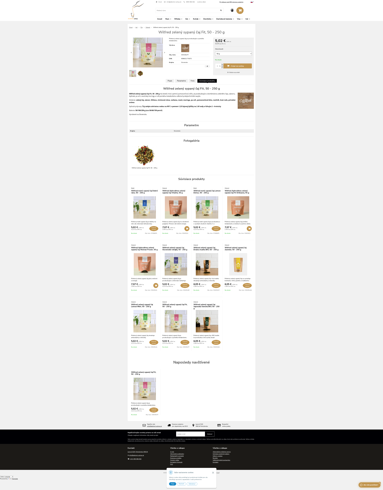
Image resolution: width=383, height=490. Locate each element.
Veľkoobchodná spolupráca (221, 460)
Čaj (142, 27)
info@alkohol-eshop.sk (174, 2)
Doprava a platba (175, 458)
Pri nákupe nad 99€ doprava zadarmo (231, 2)
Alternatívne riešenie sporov (222, 452)
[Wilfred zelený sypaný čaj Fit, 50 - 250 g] (148, 52)
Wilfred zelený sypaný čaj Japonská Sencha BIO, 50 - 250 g (206, 306)
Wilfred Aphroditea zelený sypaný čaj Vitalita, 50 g (173, 192)
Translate (15, 479)
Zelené (148, 27)
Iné (136, 27)
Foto (192, 81)
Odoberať (209, 434)
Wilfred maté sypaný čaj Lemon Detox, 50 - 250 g (207, 192)
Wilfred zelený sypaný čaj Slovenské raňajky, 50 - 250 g (174, 248)
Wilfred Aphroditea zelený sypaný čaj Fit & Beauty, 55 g (237, 192)
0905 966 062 (190, 2)
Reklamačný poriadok (177, 456)
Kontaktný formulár (176, 462)
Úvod (160, 2)
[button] (380, 483)
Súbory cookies (217, 456)
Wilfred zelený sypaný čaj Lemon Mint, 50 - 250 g (142, 305)
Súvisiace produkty (207, 81)
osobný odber (201, 2)
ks (220, 66)
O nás (172, 452)
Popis (170, 81)
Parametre (181, 81)
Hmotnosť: (219, 49)
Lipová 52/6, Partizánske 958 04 (138, 452)
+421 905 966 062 (135, 459)
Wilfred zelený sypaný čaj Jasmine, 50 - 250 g (235, 248)
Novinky (215, 458)
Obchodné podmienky (177, 454)
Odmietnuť (192, 484)
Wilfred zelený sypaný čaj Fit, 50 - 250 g (174, 305)
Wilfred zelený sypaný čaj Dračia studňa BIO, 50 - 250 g (205, 248)
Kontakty (215, 462)
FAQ (171, 464)
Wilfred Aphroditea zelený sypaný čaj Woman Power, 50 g (144, 248)
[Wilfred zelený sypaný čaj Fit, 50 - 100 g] (144, 155)
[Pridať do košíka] (186, 228)
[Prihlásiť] (232, 10)
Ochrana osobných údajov (221, 454)
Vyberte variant (153, 229)
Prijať (172, 484)
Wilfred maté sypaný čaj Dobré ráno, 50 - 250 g (144, 192)
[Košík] (240, 10)
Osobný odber (174, 460)
